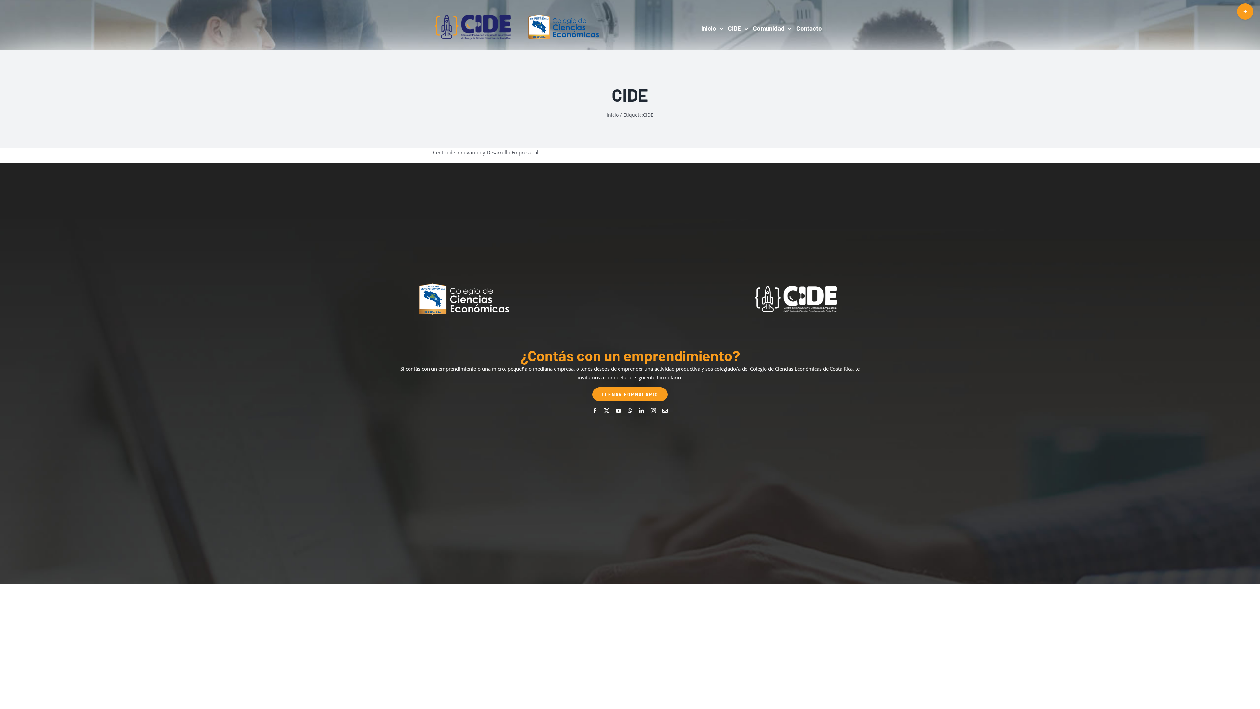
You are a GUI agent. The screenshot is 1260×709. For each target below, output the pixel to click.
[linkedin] (641, 410)
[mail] (665, 410)
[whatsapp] (630, 410)
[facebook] (595, 410)
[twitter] (606, 410)
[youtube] (618, 410)
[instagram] (653, 410)
